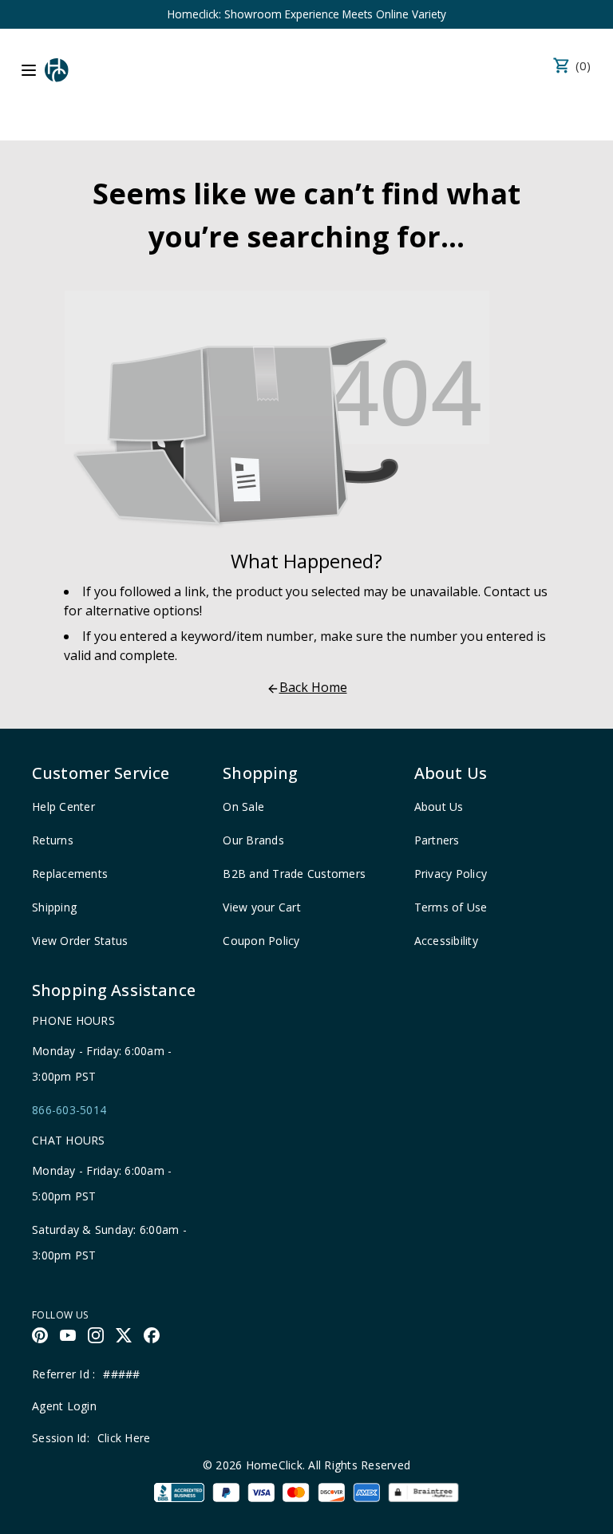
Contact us (516, 591)
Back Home (313, 687)
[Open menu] (28, 70)
